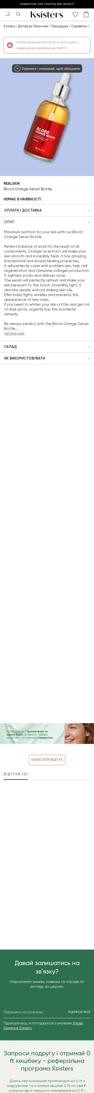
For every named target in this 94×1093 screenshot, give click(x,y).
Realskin (12, 183)
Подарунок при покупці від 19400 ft (47, 4)
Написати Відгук (46, 760)
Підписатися (79, 1012)
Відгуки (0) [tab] (16, 774)
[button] (47, 210)
